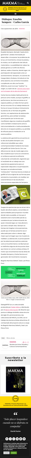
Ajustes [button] (6, 452)
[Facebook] (23, 342)
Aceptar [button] (13, 452)
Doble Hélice (15, 307)
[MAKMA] (5, 345)
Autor (3, 338)
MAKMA (22, 29)
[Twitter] (26, 342)
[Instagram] (28, 342)
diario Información (11, 310)
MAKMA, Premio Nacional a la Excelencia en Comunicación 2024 (17, 9)
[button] (28, 3)
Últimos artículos (10, 338)
